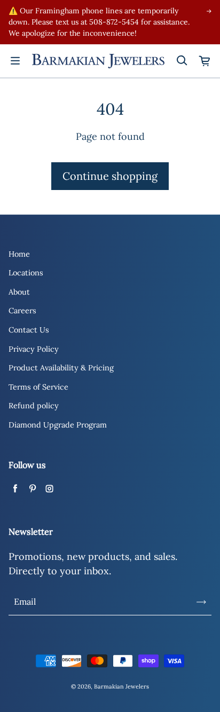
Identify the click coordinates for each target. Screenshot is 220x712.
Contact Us (29, 330)
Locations (26, 273)
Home (19, 254)
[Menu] (15, 60)
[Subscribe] (201, 602)
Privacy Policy (34, 349)
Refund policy (34, 405)
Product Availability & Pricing (61, 368)
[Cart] (205, 60)
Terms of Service (38, 387)
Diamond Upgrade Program (58, 425)
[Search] (181, 60)
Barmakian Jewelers (121, 686)
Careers (22, 310)
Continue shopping (110, 176)
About (19, 292)
